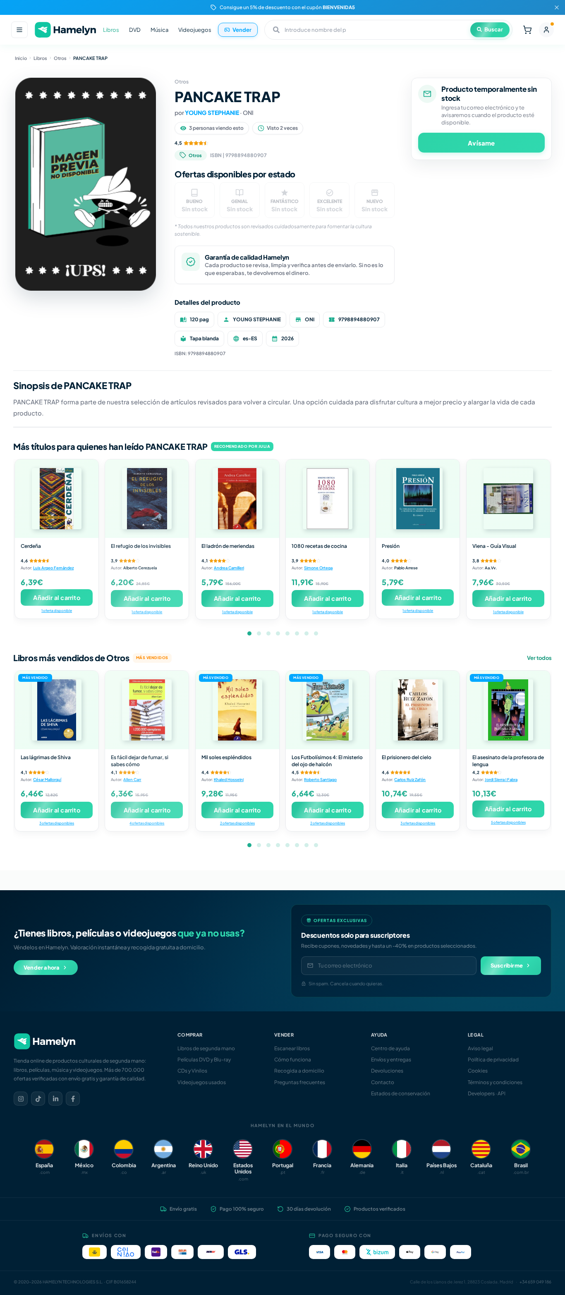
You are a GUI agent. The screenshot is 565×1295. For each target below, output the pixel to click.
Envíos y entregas (391, 1059)
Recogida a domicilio (299, 1071)
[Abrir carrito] (527, 30)
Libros (111, 29)
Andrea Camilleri (229, 567)
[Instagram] (21, 1099)
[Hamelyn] (65, 30)
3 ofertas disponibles (56, 823)
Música (159, 29)
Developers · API (486, 1093)
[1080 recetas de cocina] (327, 498)
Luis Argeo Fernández (53, 567)
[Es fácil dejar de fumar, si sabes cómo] (147, 710)
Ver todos (539, 658)
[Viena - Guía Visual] (508, 498)
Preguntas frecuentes (299, 1082)
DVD (135, 29)
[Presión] (418, 498)
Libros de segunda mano (206, 1048)
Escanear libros (292, 1048)
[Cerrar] (556, 7)
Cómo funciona (292, 1059)
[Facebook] (73, 1099)
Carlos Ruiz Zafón (410, 779)
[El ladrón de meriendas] (237, 498)
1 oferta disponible (56, 610)
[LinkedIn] (55, 1099)
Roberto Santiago (320, 779)
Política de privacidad (493, 1059)
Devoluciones (387, 1071)
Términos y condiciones (495, 1082)
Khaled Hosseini (229, 779)
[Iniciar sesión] (546, 29)
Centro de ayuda (390, 1048)
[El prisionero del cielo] (418, 710)
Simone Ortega (318, 567)
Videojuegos (194, 29)
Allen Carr (132, 779)
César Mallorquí (47, 779)
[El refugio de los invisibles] (147, 498)
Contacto (382, 1082)
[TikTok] (38, 1099)
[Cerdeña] (56, 498)
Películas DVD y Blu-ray (204, 1059)
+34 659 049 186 (535, 1281)
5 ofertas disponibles (508, 822)
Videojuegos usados (201, 1082)
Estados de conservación (400, 1093)
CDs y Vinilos (192, 1071)
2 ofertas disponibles (237, 823)
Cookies (478, 1071)
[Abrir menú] (19, 30)
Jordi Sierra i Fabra (501, 779)
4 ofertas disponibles (146, 823)
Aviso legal (480, 1048)
